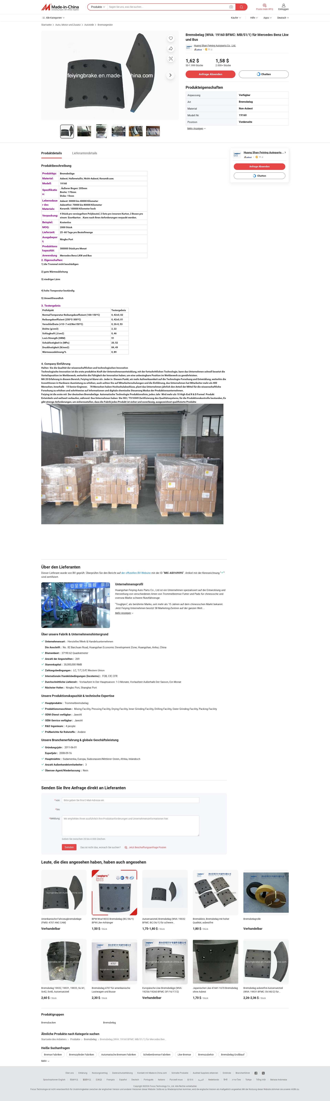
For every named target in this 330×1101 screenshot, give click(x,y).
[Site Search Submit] (241, 6)
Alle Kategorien (54, 17)
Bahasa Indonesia (278, 1079)
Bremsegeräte (105, 24)
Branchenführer (243, 1072)
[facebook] (256, 1072)
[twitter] (263, 1072)
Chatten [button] (266, 74)
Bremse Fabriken (53, 1054)
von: (58, 800)
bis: (58, 809)
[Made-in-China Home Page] (60, 7)
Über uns (69, 1072)
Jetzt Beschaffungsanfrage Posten (145, 847)
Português (148, 1079)
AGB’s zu (295, 1089)
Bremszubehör (206, 1054)
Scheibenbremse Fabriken (156, 1054)
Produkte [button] (96, 7)
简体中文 (74, 1079)
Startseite (46, 24)
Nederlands (213, 1079)
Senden (69, 847)
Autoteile (89, 24)
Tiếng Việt (261, 1079)
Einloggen (283, 9)
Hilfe (252, 17)
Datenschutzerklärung (122, 1072)
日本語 (99, 1079)
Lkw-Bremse (184, 1054)
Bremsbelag (109, 1022)
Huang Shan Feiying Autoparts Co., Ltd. (215, 45)
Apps (266, 17)
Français (111, 1079)
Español (123, 1079)
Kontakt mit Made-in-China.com (152, 1072)
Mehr (44, 1060)
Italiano (161, 1079)
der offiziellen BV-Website (136, 572)
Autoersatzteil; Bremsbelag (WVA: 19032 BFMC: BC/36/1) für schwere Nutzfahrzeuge (163, 922)
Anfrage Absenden (210, 74)
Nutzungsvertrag (100, 1072)
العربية (201, 1079)
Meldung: (55, 818)
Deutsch (135, 1079)
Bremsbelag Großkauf (232, 1054)
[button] (231, 6)
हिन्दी (225, 1079)
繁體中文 (87, 1079)
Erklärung (82, 1072)
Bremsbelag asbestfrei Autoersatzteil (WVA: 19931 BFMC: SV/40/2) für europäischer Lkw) (263, 991)
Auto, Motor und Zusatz (68, 24)
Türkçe (248, 1079)
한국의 (190, 1079)
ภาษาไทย (236, 1079)
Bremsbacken (48, 1022)
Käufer (234, 17)
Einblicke (227, 1072)
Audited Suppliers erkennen (205, 1072)
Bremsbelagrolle (252, 918)
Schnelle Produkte (180, 1072)
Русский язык (176, 1079)
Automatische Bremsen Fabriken (118, 1054)
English (61, 1079)
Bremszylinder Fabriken (81, 1054)
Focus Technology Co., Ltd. (162, 1086)
